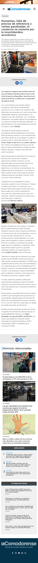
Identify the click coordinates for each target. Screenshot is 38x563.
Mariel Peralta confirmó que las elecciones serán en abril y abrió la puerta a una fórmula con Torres (18, 464)
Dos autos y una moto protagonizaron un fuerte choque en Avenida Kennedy (19, 526)
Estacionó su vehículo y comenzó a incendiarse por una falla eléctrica (17, 499)
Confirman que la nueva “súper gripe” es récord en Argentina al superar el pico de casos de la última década (19, 456)
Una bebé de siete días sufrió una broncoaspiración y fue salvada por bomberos (18, 473)
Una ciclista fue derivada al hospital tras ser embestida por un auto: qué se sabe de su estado (19, 507)
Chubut (9, 461)
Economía (5, 16)
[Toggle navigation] (3, 9)
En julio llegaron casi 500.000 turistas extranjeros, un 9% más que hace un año (18, 378)
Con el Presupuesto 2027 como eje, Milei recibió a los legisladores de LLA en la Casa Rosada (18, 490)
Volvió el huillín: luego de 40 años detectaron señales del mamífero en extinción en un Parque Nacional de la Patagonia (18, 518)
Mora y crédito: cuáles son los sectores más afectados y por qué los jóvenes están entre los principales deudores (17, 441)
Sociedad (9, 453)
